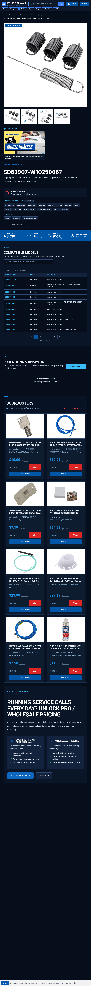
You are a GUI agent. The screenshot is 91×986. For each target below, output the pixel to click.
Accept (5, 983)
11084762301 (10, 319)
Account (73, 4)
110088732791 (10, 279)
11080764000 (10, 309)
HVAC (56, 9)
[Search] (61, 4)
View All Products (74, 409)
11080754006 (10, 303)
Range (38, 9)
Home (6, 15)
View (35, 467)
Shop (4, 9)
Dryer (30, 9)
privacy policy (71, 983)
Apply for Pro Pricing (19, 775)
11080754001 (10, 297)
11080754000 (10, 292)
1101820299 (9, 286)
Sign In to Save (17, 224)
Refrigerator (13, 9)
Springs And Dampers (52, 15)
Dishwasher (47, 9)
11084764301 (10, 329)
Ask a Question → (75, 367)
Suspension (35, 15)
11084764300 (10, 324)
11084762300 (10, 314)
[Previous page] (32, 337)
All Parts (15, 15)
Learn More (44, 775)
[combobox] (42, 3)
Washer (23, 9)
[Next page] (59, 337)
